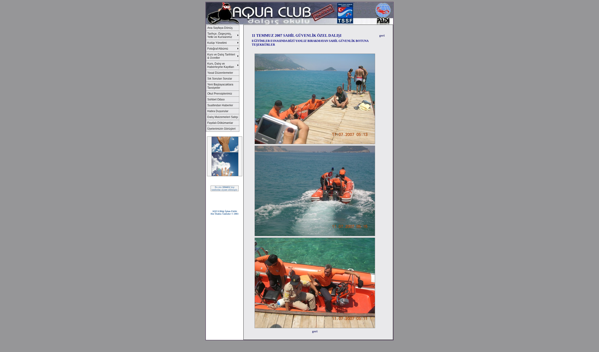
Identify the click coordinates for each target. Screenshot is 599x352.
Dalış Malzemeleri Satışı (222, 117)
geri (382, 35)
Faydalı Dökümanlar (220, 123)
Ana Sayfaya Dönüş (220, 27)
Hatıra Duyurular (217, 111)
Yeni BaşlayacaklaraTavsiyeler (220, 86)
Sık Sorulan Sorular (219, 78)
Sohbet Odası (216, 99)
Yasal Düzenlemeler (220, 72)
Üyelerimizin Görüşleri (221, 128)
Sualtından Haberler (220, 105)
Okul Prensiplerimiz (219, 93)
